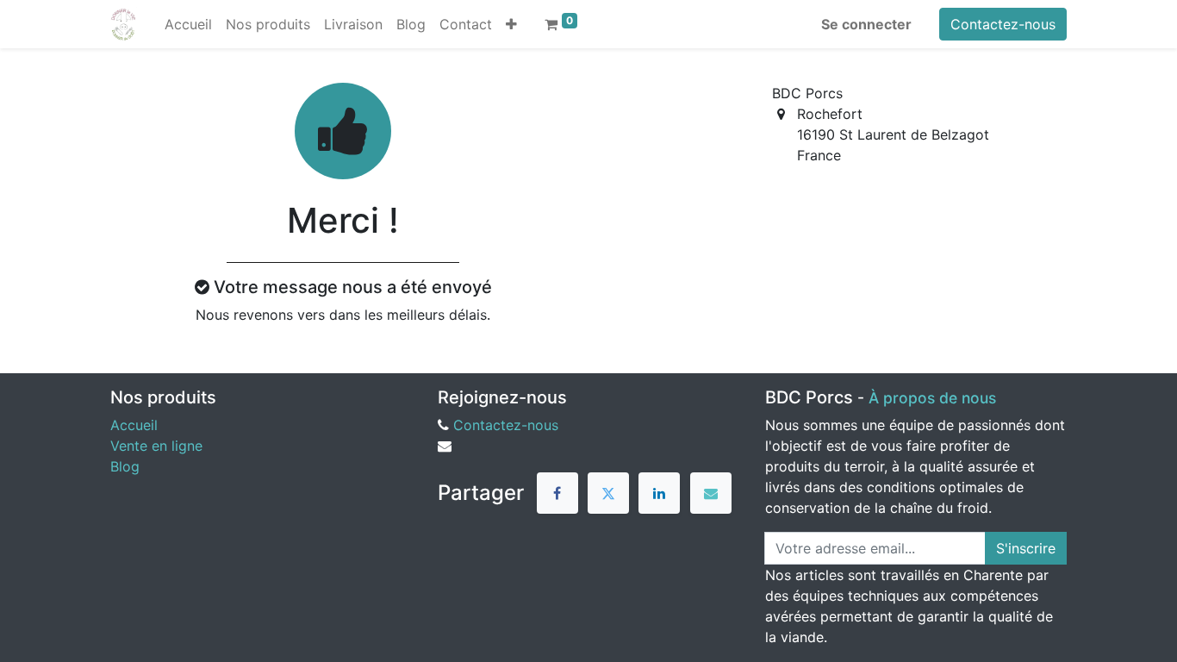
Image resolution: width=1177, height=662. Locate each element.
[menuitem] (188, 24)
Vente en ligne (156, 445)
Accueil (134, 425)
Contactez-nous (1003, 24)
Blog (125, 466)
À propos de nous (932, 398)
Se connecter (866, 24)
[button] (511, 24)
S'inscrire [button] (1026, 548)
